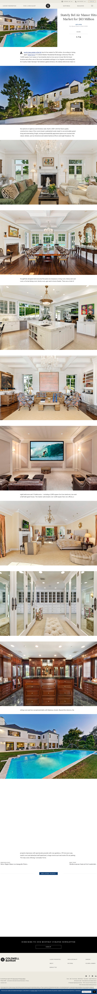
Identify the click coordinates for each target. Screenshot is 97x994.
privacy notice (34, 990)
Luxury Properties (9, 6)
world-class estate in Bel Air (32, 52)
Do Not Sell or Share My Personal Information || (16, 980)
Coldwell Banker (90, 963)
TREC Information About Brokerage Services (87, 984)
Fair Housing (74, 978)
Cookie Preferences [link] (92, 978)
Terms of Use (15, 978)
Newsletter (53, 967)
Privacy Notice (22, 978)
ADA (71, 978)
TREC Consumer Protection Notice (89, 982)
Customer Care (4, 982)
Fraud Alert (86, 978)
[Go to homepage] (48, 6)
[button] (76, 37)
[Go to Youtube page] (86, 976)
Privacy (27, 980)
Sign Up (48, 946)
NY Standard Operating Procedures (75, 982)
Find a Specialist (29, 6)
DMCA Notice (80, 978)
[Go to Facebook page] (89, 976)
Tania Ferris (31, 55)
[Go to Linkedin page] (95, 976)
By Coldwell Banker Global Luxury (21, 930)
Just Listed (78, 24)
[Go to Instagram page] (92, 976)
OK (94, 991)
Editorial (66, 6)
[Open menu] (92, 5)
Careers (87, 959)
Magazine (80, 6)
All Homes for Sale (77, 980)
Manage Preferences (87, 991)
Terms (68, 978)
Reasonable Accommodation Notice (89, 980)
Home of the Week (25, 921)
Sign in (92, 1)
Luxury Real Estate (89, 921)
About (51, 963)
